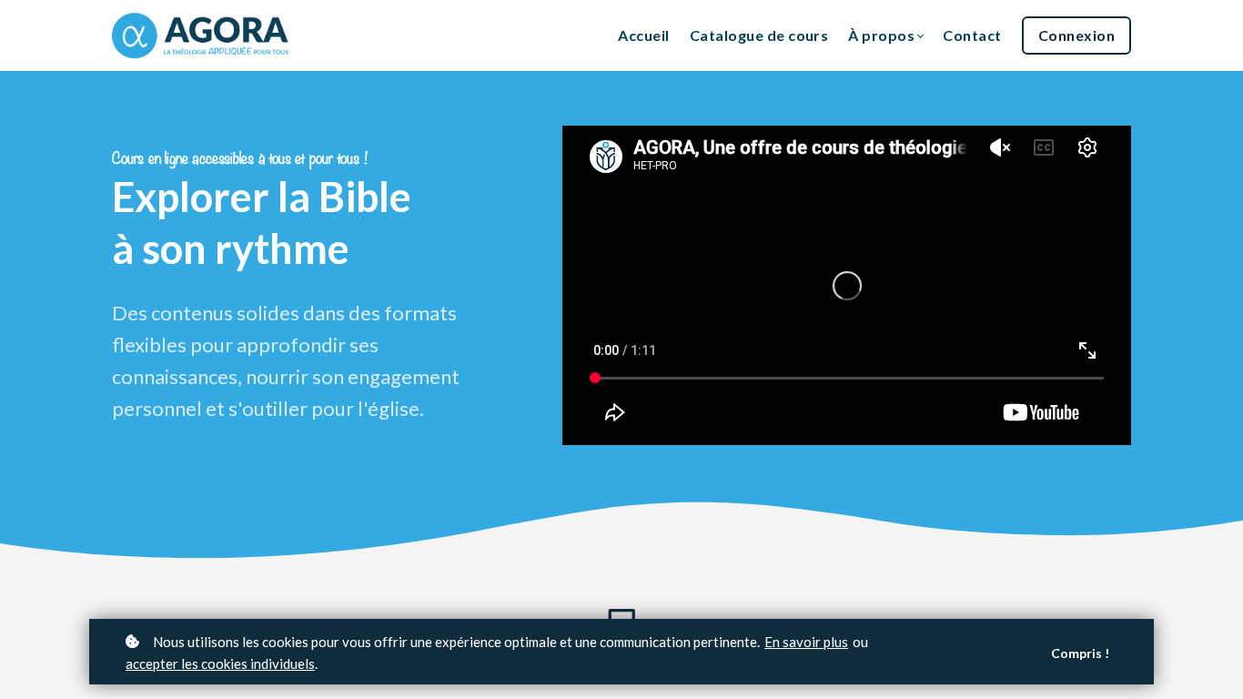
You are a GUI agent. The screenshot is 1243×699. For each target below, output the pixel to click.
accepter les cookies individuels (220, 663)
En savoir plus (806, 641)
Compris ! (1080, 653)
